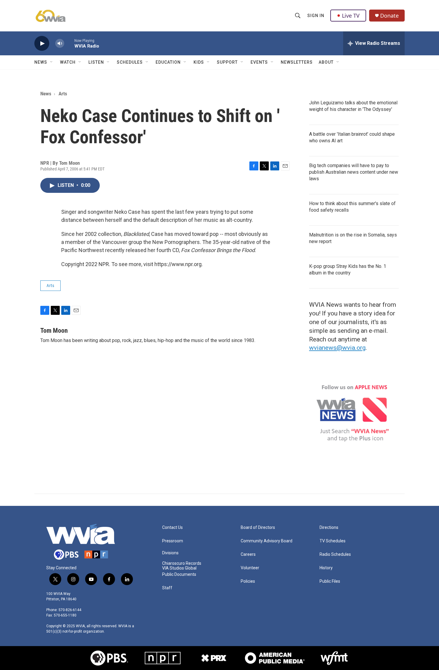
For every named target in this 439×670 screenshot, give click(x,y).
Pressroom (172, 541)
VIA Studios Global (179, 568)
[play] (42, 43)
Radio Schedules (335, 554)
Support (227, 62)
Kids (199, 62)
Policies (248, 581)
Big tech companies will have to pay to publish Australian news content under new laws (353, 172)
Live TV (351, 15)
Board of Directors (258, 527)
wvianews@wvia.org (337, 347)
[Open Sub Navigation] (51, 62)
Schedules (130, 62)
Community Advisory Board (266, 541)
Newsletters (297, 62)
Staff (167, 588)
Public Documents (179, 574)
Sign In (315, 15)
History (326, 568)
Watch (68, 62)
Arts (63, 94)
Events (259, 62)
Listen (96, 62)
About (326, 62)
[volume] (60, 43)
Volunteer (250, 568)
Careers (248, 554)
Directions (329, 527)
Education (168, 62)
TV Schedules (333, 541)
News (40, 62)
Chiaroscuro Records (181, 563)
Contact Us (172, 527)
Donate (389, 16)
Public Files (330, 581)
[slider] (69, 43)
